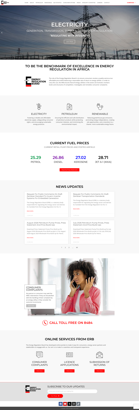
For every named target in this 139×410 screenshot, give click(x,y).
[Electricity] (39, 107)
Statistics (58, 2)
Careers (99, 2)
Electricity (39, 113)
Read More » (30, 211)
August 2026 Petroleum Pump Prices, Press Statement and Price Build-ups (46, 224)
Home (26, 2)
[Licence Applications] (69, 355)
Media (79, 2)
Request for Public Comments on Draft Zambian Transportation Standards (91, 195)
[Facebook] (61, 404)
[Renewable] (100, 107)
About (32, 2)
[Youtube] (65, 404)
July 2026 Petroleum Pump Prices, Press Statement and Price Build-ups (91, 224)
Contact (107, 2)
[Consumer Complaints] (39, 355)
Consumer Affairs (69, 2)
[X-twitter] (69, 404)
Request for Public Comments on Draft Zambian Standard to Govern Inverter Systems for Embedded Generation (44, 196)
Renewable (48, 2)
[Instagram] (74, 404)
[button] (2, 33)
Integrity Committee (88, 2)
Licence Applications (69, 363)
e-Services (130, 2)
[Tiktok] (78, 404)
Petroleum (39, 2)
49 (77, 247)
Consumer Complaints (39, 363)
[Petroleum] (69, 107)
